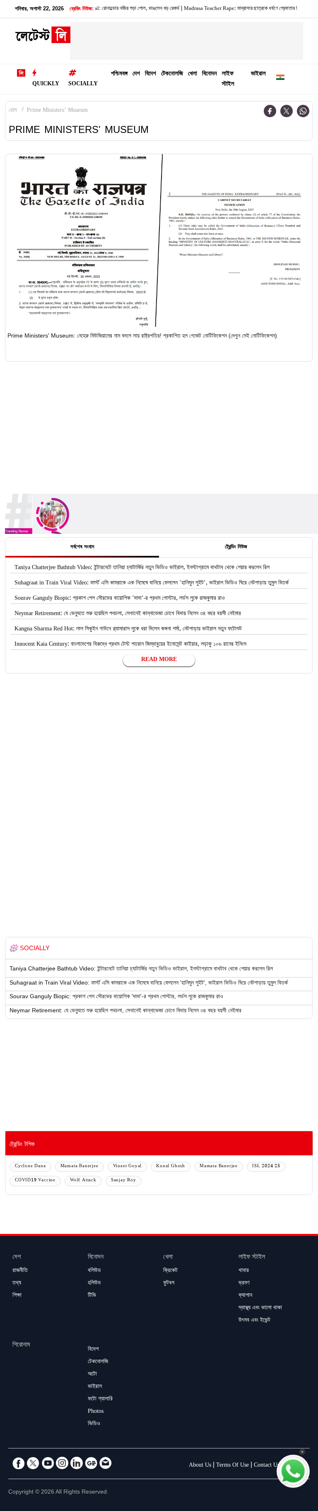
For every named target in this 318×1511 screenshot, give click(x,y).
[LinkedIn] (76, 1463)
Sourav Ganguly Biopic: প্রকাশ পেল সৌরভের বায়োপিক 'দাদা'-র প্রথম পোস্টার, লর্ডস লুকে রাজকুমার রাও (119, 598)
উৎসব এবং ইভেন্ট (254, 1320)
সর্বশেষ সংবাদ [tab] (82, 547)
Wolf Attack (83, 1180)
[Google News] (91, 1463)
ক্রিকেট (170, 1271)
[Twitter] (286, 111)
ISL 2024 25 (266, 1166)
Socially (83, 84)
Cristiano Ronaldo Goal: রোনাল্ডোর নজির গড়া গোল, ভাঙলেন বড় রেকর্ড (98, 9)
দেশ (136, 74)
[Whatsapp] (303, 111)
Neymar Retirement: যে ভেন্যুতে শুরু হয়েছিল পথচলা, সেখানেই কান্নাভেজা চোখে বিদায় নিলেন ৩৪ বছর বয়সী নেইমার (127, 614)
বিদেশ (150, 74)
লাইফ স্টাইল (228, 79)
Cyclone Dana (30, 1166)
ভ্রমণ (243, 1283)
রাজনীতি (20, 1271)
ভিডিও (94, 1424)
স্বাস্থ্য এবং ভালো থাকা (260, 1308)
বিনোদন (209, 74)
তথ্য (16, 1283)
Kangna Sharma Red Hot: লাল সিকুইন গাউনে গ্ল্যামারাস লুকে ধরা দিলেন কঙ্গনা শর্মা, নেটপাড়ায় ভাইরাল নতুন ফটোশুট (128, 629)
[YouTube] (47, 1463)
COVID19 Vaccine (35, 1180)
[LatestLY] (42, 37)
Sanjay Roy (123, 1180)
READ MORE (159, 660)
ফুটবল (168, 1283)
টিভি (92, 1296)
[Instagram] (62, 1463)
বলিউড (94, 1271)
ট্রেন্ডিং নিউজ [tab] (236, 547)
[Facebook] (270, 111)
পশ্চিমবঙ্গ (119, 74)
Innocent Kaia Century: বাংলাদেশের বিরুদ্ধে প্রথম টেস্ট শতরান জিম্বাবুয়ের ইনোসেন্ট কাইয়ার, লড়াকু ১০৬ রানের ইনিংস (130, 644)
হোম (13, 111)
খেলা (192, 74)
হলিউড (94, 1283)
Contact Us (266, 1465)
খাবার (243, 1271)
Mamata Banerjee (79, 1166)
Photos (96, 1412)
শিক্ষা (17, 1296)
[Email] (105, 1463)
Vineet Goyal (127, 1166)
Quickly (45, 84)
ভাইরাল (258, 74)
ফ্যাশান (245, 1296)
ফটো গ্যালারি (100, 1399)
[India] (280, 79)
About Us (200, 1465)
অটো (92, 1374)
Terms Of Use (232, 1465)
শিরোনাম (21, 1345)
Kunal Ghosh (170, 1166)
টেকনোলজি (172, 74)
